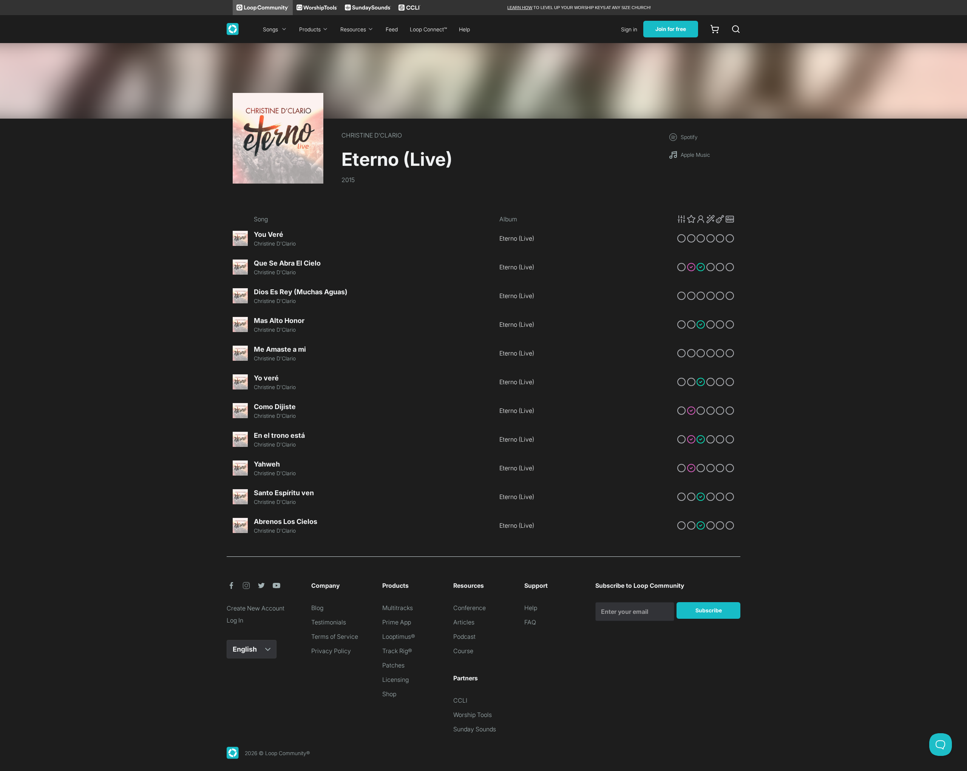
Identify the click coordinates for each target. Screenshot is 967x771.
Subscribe (708, 610)
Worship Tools (472, 714)
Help (464, 29)
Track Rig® (397, 651)
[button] (705, 219)
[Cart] (714, 29)
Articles (463, 622)
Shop (389, 694)
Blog (317, 608)
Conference (469, 608)
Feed (392, 29)
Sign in (629, 29)
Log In (235, 620)
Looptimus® (398, 636)
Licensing (395, 679)
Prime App (396, 622)
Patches (393, 665)
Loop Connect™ (428, 29)
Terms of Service (334, 636)
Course (463, 651)
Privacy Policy (331, 651)
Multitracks (397, 608)
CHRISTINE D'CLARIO (371, 135)
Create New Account (255, 608)
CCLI (460, 700)
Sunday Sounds (474, 729)
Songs (270, 29)
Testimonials (328, 622)
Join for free (670, 29)
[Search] (735, 29)
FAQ (530, 622)
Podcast (464, 636)
